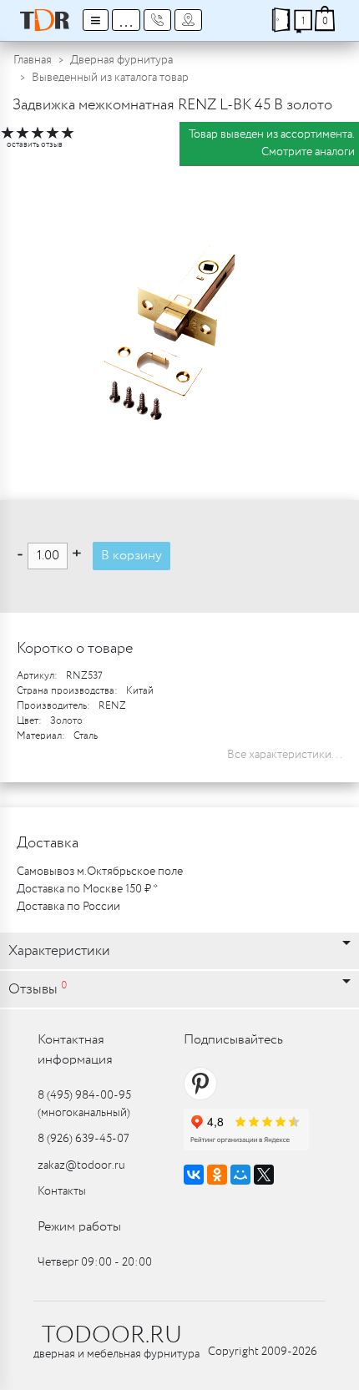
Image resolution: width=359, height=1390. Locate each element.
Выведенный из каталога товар (110, 77)
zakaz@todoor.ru (81, 1165)
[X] (264, 1175)
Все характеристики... (284, 754)
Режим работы (79, 1226)
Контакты (62, 1191)
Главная (32, 60)
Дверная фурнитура (121, 60)
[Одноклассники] (217, 1175)
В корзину (131, 555)
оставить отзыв (35, 145)
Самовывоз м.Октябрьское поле (100, 871)
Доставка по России (68, 906)
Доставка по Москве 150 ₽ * (87, 889)
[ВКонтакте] (194, 1175)
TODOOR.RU (112, 1335)
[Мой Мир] (240, 1175)
